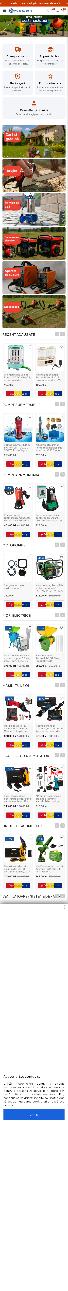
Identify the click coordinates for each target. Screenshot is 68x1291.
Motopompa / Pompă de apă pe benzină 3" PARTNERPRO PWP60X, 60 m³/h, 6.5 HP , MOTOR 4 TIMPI (49, 590)
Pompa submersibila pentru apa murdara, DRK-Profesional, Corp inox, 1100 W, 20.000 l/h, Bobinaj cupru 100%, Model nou (50, 522)
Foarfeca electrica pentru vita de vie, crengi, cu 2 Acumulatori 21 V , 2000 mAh (18, 799)
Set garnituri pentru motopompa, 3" (15, 586)
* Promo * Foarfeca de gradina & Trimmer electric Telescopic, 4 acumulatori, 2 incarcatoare (48, 801)
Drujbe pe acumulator (23, 826)
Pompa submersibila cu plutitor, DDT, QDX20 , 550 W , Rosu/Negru (17, 447)
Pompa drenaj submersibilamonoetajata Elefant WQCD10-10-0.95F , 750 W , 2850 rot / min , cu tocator (19, 520)
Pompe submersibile (21, 405)
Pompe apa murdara (20, 475)
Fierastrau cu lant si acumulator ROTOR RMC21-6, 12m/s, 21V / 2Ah (17, 870)
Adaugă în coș (19, 393)
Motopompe (13, 545)
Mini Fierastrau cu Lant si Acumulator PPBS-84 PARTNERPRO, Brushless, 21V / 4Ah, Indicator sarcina (49, 871)
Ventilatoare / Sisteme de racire (32, 896)
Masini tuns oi (15, 685)
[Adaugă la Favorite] (29, 416)
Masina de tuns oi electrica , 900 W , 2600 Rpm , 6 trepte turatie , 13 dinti (49, 729)
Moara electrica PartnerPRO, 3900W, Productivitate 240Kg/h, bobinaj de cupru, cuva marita (48, 661)
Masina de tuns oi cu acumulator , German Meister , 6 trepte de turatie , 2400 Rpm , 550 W (18, 731)
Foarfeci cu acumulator (25, 756)
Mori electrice (16, 615)
